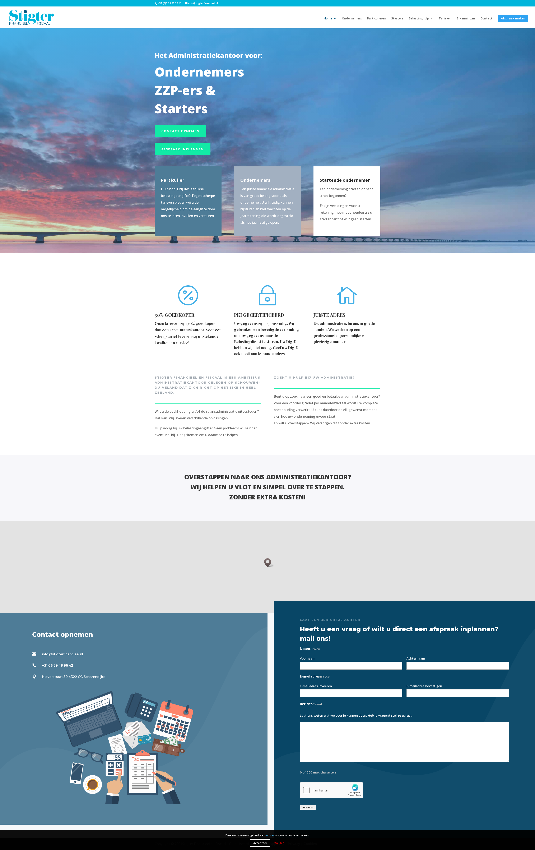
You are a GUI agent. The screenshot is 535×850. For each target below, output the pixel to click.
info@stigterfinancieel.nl (62, 654)
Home (328, 18)
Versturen (308, 807)
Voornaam (307, 658)
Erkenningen (466, 18)
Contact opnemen (180, 131)
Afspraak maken (513, 18)
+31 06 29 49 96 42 (57, 665)
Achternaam (415, 658)
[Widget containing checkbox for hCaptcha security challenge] (331, 790)
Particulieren (376, 18)
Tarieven (445, 18)
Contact (486, 18)
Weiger (279, 843)
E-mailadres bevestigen (424, 686)
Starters (397, 18)
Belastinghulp (419, 18)
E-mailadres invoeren (316, 686)
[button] (269, 562)
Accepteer (260, 843)
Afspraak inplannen (182, 149)
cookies (269, 835)
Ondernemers (352, 18)
